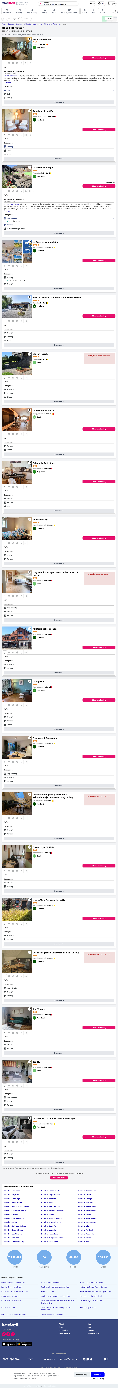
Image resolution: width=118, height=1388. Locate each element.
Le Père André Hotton (44, 410)
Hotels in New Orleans (13, 1202)
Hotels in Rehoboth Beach (51, 1218)
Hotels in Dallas (10, 1222)
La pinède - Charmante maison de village (54, 1118)
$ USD (92, 3)
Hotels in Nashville (48, 1199)
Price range (12, 19)
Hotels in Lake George (87, 1222)
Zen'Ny (36, 1061)
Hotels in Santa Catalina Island (16, 1206)
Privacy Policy (38, 1386)
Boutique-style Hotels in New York (14, 1282)
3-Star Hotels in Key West (50, 1282)
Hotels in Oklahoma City (14, 1242)
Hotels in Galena (84, 1238)
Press (61, 1327)
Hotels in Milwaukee (86, 1226)
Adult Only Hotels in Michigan (91, 1282)
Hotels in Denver (84, 1214)
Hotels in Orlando (11, 1214)
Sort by (25, 19)
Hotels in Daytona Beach (14, 1218)
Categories (63, 1330)
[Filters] (3, 19)
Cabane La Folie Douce (44, 463)
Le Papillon (38, 681)
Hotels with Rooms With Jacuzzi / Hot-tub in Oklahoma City (57, 1302)
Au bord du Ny (40, 519)
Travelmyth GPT (94, 1333)
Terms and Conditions (50, 1386)
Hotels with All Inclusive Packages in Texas (96, 1291)
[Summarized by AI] (15, 73)
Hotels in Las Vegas (12, 1191)
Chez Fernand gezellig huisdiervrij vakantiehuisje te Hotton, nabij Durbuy (53, 796)
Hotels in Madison (8, 1307)
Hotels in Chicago (85, 1199)
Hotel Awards (64, 1333)
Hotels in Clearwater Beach (15, 1210)
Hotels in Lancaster (49, 1230)
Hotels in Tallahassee (49, 1242)
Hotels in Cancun (47, 1291)
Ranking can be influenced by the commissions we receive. (22, 35)
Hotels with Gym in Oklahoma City (14, 1291)
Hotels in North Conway (50, 1234)
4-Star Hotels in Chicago (10, 1296)
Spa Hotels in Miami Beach (11, 1287)
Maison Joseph (40, 353)
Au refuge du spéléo (43, 111)
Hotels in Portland (85, 1230)
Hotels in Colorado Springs (15, 1226)
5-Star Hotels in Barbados (11, 1301)
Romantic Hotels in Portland (91, 1296)
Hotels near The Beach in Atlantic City (55, 1296)
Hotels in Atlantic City (87, 1191)
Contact (91, 1330)
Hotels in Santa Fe (48, 1226)
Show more (58, 102)
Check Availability (99, 58)
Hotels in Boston (48, 1202)
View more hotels (59, 1178)
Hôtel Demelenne (42, 39)
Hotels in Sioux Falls (86, 1234)
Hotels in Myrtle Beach (50, 1191)
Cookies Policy (27, 1386)
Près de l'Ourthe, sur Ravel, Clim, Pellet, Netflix (57, 297)
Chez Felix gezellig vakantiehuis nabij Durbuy (56, 952)
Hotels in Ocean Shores (13, 1230)
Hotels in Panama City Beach (52, 1210)
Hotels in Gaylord (48, 1214)
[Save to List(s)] (29, 39)
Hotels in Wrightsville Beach (52, 1238)
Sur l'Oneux (39, 1009)
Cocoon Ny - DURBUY (43, 847)
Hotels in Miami (84, 1195)
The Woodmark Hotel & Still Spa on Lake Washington (56, 1308)
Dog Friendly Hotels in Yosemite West (55, 1287)
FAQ (89, 1327)
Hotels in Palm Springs (87, 1210)
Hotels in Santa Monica (87, 1218)
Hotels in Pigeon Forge (87, 1206)
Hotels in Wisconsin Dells (51, 1222)
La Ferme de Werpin (43, 167)
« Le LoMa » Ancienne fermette (49, 900)
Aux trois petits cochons (45, 628)
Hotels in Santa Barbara (50, 1206)
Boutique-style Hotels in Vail (91, 1301)
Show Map (109, 19)
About (61, 1324)
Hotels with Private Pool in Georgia (93, 1287)
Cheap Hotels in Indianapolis (52, 1314)
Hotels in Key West (11, 1195)
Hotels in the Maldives (13, 1234)
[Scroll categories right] (115, 11)
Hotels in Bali (83, 1242)
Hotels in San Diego (12, 1199)
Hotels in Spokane (11, 1238)
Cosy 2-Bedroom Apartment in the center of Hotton (55, 573)
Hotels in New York (85, 1202)
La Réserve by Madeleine (45, 242)
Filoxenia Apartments (88, 1307)
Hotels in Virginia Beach (50, 1195)
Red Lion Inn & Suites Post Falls (13, 1314)
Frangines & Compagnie (45, 738)
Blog (89, 1324)
